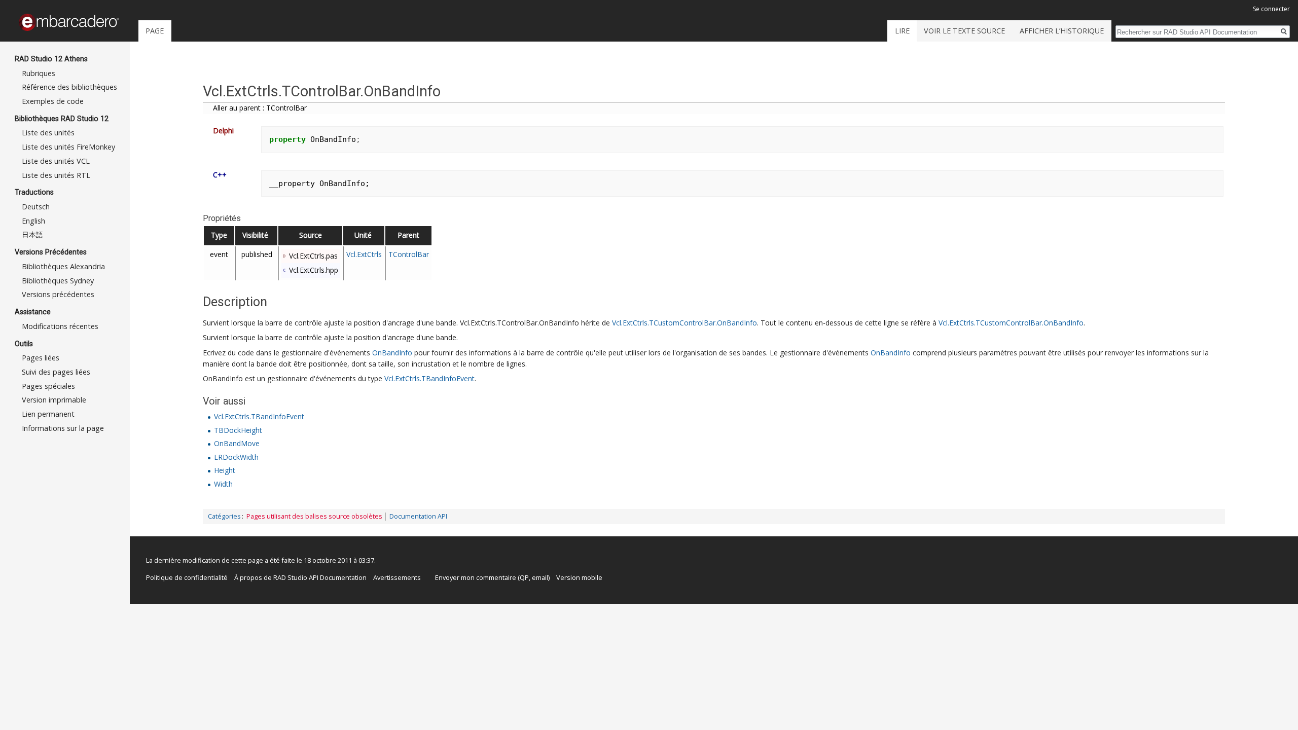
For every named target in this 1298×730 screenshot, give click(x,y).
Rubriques (38, 73)
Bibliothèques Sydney (58, 280)
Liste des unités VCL (56, 161)
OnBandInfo (392, 352)
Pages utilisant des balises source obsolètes (314, 516)
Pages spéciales (48, 386)
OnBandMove (237, 443)
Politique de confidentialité (187, 577)
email (540, 577)
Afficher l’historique (1062, 30)
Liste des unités (48, 132)
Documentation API (418, 516)
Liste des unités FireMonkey (68, 147)
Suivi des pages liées (56, 372)
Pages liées (40, 357)
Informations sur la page (63, 428)
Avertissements (397, 577)
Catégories (224, 516)
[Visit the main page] (69, 22)
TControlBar (408, 254)
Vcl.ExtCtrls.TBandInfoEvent (429, 378)
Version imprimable (54, 400)
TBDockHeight (238, 430)
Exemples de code (53, 101)
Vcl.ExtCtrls (364, 254)
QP (524, 577)
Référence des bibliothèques (69, 87)
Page (155, 30)
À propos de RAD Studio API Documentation (300, 577)
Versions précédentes (58, 294)
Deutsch (36, 206)
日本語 (32, 234)
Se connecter (1271, 9)
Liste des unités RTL (56, 175)
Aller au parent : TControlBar (260, 108)
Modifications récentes (60, 326)
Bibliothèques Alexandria (63, 266)
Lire (902, 30)
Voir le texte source (964, 30)
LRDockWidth (236, 457)
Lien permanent (48, 414)
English (33, 221)
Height (224, 470)
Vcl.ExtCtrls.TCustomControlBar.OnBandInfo (684, 322)
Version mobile (579, 577)
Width (223, 484)
